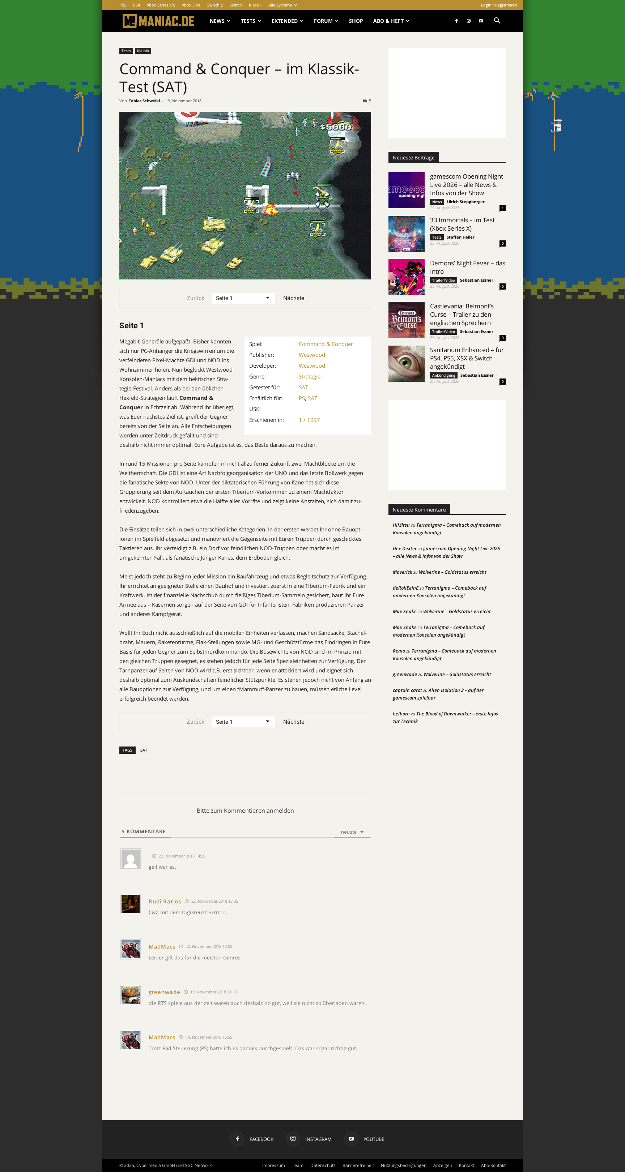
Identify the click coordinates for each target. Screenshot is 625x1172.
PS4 (136, 5)
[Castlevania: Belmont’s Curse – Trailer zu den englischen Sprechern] (406, 320)
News (217, 20)
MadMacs (162, 946)
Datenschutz (323, 1165)
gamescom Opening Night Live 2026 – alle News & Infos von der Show (466, 184)
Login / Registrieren (499, 5)
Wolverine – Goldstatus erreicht (452, 572)
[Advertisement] (447, 93)
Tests (248, 20)
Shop (356, 20)
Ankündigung (443, 375)
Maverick (402, 572)
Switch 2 (215, 5)
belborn (401, 713)
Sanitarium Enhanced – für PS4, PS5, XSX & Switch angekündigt (467, 358)
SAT (303, 387)
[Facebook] (456, 21)
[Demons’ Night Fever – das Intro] (406, 277)
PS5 (122, 5)
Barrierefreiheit (358, 1165)
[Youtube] (481, 21)
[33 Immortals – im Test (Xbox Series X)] (406, 234)
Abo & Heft (388, 20)
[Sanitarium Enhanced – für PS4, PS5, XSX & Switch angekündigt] (406, 364)
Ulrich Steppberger (466, 201)
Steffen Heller (461, 237)
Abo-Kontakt (493, 1165)
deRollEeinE (405, 588)
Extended (285, 20)
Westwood (312, 354)
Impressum (273, 1165)
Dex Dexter (405, 548)
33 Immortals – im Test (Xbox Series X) (462, 224)
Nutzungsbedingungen (403, 1165)
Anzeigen (442, 1165)
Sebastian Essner (476, 280)
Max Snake (405, 611)
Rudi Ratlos (165, 901)
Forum (323, 20)
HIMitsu (401, 525)
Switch (236, 5)
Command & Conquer (326, 343)
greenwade (164, 992)
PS (302, 398)
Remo (399, 650)
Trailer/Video (443, 280)
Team (297, 1165)
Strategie (309, 376)
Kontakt (466, 1165)
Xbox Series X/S (161, 5)
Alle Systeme (280, 5)
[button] (497, 21)
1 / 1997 (309, 419)
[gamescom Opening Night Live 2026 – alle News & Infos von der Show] (406, 190)
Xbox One (191, 5)
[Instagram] (468, 21)
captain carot (407, 690)
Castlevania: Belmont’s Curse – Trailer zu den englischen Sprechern (462, 314)
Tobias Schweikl (144, 100)
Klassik (255, 5)
